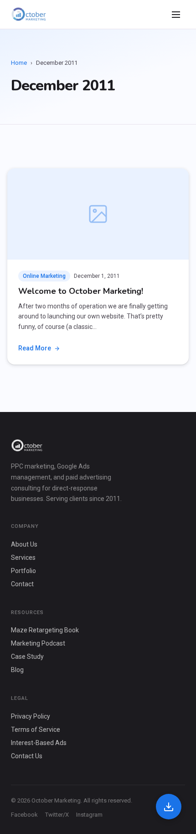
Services (23, 557)
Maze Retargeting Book (45, 630)
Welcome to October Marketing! (80, 291)
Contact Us (26, 756)
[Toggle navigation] (176, 14)
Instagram (89, 814)
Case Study (27, 656)
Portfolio (23, 570)
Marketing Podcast (38, 643)
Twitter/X (57, 814)
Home (19, 62)
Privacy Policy (30, 716)
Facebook (24, 814)
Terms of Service (35, 729)
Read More (34, 348)
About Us (24, 544)
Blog (17, 669)
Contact (22, 584)
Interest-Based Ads (39, 742)
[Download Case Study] (168, 806)
